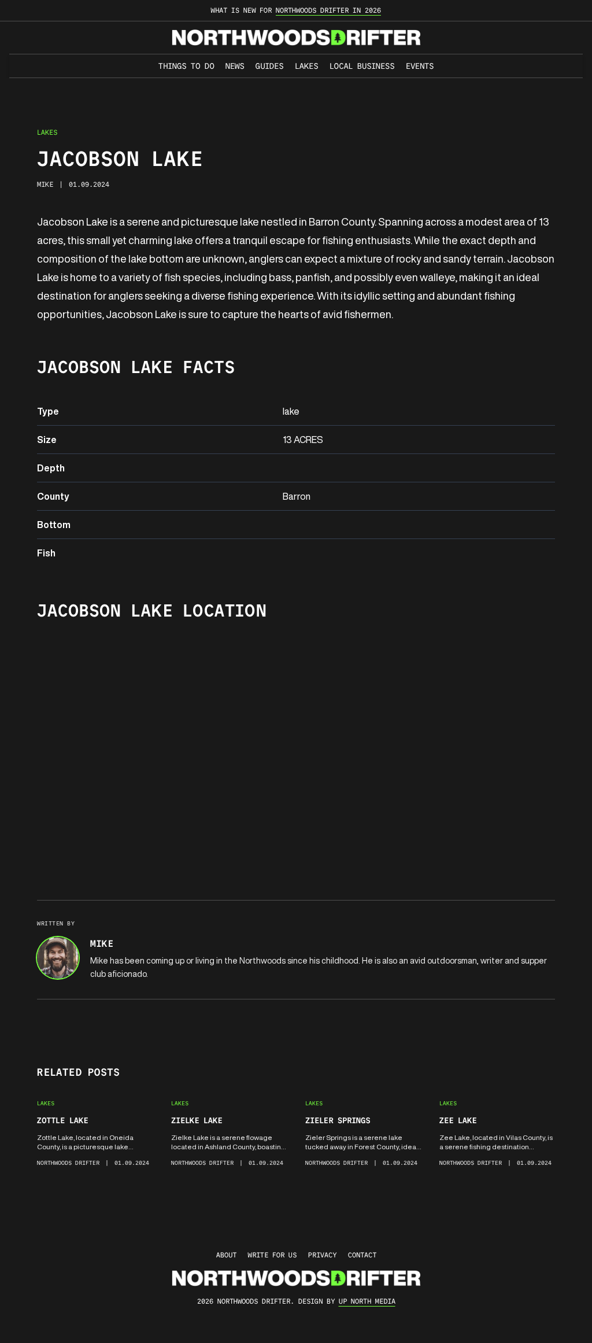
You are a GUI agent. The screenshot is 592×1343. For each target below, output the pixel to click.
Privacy (322, 1255)
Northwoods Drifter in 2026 (328, 10)
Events (420, 66)
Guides (269, 66)
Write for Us (272, 1255)
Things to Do (186, 66)
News (234, 66)
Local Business (362, 66)
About (226, 1255)
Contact (362, 1255)
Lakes (306, 66)
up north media (367, 1301)
